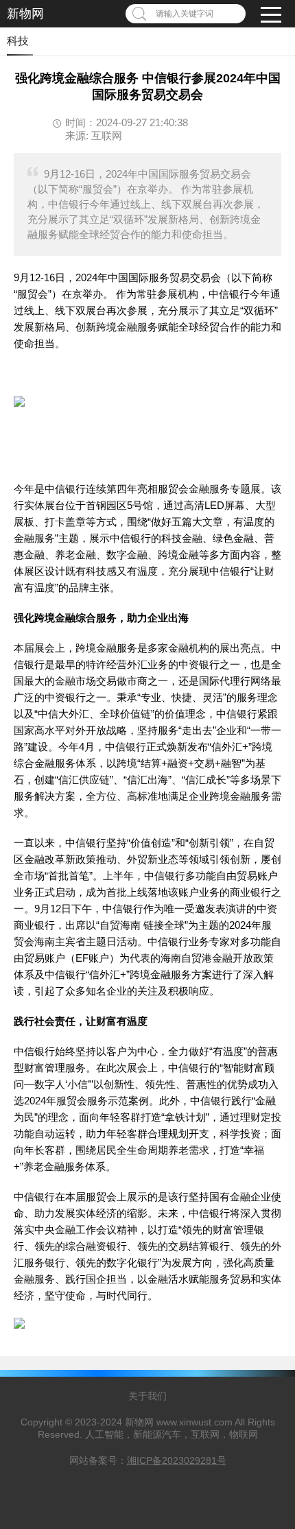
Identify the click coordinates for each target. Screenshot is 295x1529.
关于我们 (147, 1395)
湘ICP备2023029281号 (176, 1460)
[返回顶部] (266, 1361)
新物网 (25, 14)
